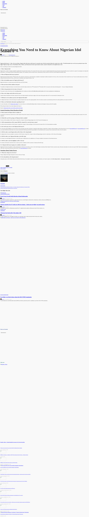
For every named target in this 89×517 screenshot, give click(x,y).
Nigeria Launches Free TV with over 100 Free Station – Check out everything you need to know (22, 204)
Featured (1, 202)
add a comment (3, 168)
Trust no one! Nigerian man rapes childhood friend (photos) (8, 509)
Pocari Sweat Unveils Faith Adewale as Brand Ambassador (14, 196)
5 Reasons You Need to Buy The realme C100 (10, 212)
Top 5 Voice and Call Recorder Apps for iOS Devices (7, 488)
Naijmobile (3, 198)
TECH (3, 36)
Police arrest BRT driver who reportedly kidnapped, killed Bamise (9, 467)
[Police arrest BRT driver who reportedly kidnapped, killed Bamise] (11, 465)
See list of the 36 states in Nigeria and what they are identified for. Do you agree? (11, 495)
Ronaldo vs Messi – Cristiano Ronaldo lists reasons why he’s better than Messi (12, 442)
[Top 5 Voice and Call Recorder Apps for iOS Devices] (3, 486)
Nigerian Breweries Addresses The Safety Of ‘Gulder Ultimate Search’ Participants (11, 514)
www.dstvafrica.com (73, 128)
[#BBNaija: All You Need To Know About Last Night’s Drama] (3, 460)
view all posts (2, 185)
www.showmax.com (23, 148)
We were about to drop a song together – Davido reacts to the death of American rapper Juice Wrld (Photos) (15, 502)
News (3, 2)
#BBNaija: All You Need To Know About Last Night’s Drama (8, 462)
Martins (3, 299)
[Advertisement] (8, 20)
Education (4, 3)
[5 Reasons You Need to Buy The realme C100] (3, 209)
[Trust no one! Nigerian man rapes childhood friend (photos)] (3, 507)
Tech (1, 210)
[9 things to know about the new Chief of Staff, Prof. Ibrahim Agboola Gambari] (3, 446)
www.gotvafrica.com (81, 128)
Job (3, 6)
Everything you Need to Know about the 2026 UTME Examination (16, 297)
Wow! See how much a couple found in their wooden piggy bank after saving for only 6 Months (13, 481)
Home (3, 1)
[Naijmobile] (2, 31)
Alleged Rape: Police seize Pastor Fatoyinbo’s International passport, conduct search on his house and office (15, 474)
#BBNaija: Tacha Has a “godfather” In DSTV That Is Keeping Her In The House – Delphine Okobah (14, 454)
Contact (4, 7)
